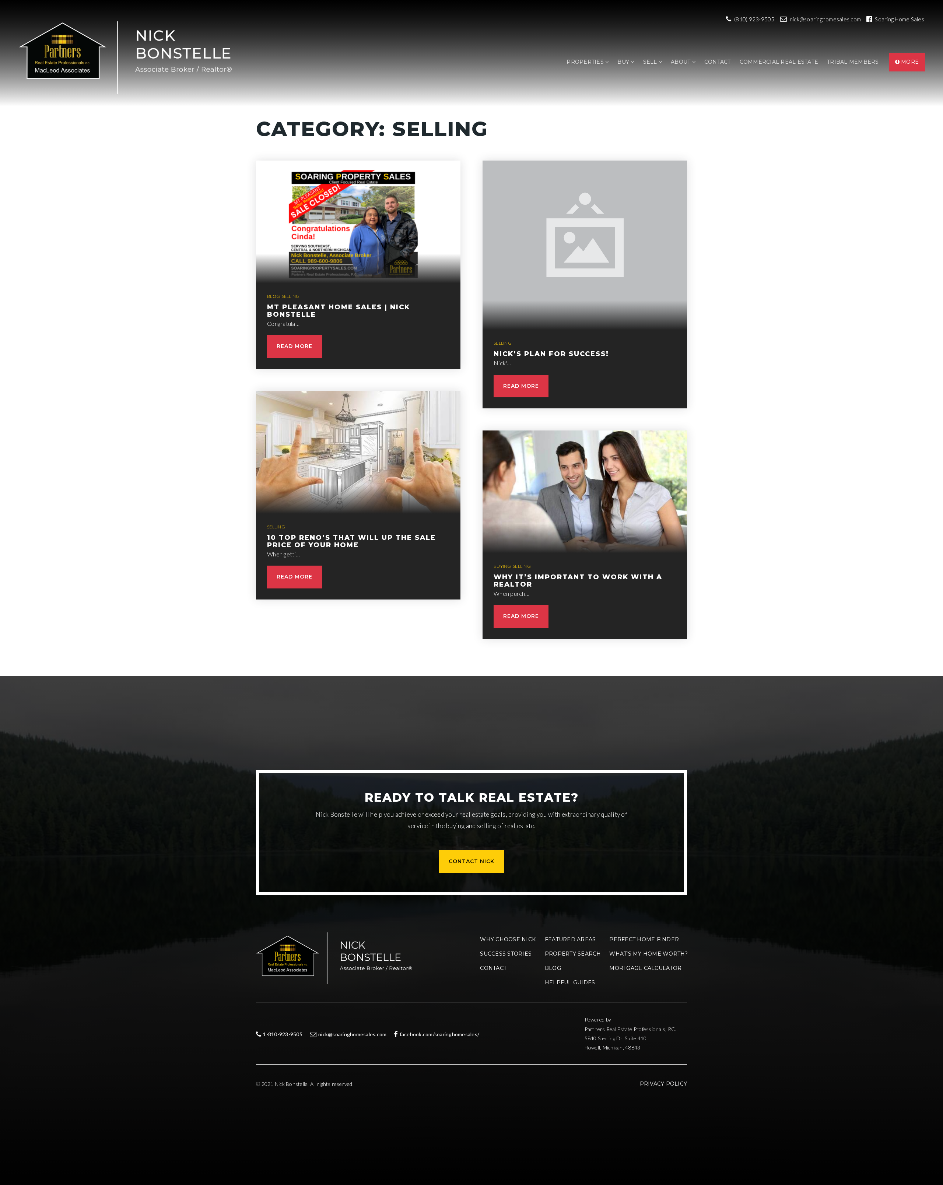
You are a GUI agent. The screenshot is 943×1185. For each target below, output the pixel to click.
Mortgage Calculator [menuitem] (645, 968)
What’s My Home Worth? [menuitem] (648, 953)
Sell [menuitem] (651, 62)
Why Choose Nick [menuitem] (508, 939)
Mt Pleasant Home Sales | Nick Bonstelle (338, 311)
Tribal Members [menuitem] (853, 62)
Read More (294, 346)
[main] (471, 338)
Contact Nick (471, 861)
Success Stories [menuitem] (506, 953)
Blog (273, 296)
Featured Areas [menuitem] (570, 939)
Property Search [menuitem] (573, 953)
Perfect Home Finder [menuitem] (644, 939)
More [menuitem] (909, 62)
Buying (502, 566)
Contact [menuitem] (717, 62)
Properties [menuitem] (586, 62)
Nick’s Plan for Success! (551, 354)
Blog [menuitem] (553, 968)
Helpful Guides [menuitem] (570, 982)
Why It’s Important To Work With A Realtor (578, 580)
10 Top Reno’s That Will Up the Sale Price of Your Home (351, 541)
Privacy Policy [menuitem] (663, 1083)
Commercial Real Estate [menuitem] (779, 62)
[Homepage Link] (129, 57)
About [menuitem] (681, 62)
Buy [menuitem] (624, 62)
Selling (291, 296)
